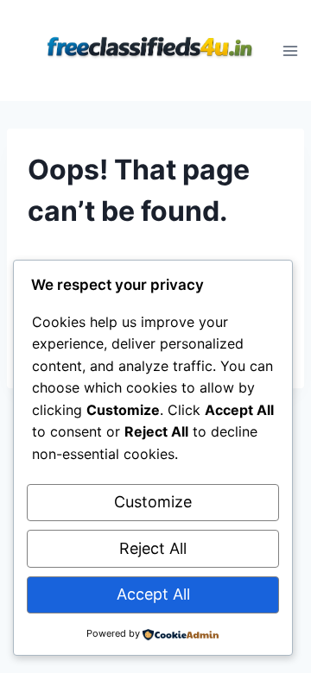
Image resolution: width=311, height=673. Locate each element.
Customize (153, 502)
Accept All (153, 594)
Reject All (153, 548)
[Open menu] (291, 50)
